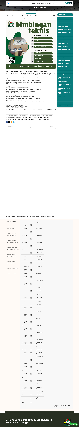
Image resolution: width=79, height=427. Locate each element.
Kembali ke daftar (31, 128)
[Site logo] (15, 3)
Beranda (33, 9)
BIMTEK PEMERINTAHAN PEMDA (41, 9)
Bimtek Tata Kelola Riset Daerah (43, 119)
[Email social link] (11, 122)
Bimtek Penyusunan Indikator (30, 119)
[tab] (13, 221)
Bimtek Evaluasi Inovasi (24, 115)
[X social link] (9, 122)
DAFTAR (69, 3)
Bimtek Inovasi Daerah (27, 117)
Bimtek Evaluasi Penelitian (35, 115)
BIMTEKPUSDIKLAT (28, 18)
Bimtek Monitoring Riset (48, 117)
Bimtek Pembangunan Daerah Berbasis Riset (15, 119)
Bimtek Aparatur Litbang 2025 (12, 115)
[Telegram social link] (14, 122)
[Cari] (65, 3)
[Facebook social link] (7, 122)
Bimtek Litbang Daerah (38, 117)
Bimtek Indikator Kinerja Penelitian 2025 (14, 117)
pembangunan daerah (28, 83)
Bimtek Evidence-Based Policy (47, 115)
